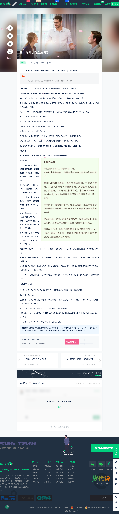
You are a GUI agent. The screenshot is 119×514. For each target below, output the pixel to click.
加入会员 (47, 479)
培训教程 (24, 2)
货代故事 (73, 4)
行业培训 (59, 469)
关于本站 (35, 466)
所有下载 (47, 482)
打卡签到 (102, 498)
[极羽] (26, 498)
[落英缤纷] (8, 498)
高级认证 (47, 475)
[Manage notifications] (7, 507)
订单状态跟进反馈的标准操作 (35, 359)
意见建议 (47, 469)
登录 (59, 407)
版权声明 (35, 479)
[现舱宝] (44, 498)
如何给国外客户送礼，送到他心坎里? (81, 359)
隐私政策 (35, 475)
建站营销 (71, 469)
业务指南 (71, 466)
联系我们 (35, 482)
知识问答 (71, 479)
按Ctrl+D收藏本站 (104, 448)
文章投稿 (47, 472)
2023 (23, 63)
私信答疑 (59, 479)
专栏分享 (85, 4)
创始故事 (35, 469)
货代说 (49, 507)
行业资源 (71, 472)
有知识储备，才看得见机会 (18, 443)
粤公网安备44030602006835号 (98, 507)
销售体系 (59, 466)
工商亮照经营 (77, 507)
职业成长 (59, 475)
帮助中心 (47, 466)
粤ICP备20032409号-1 (63, 507)
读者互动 (98, 4)
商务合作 (35, 472)
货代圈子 (71, 475)
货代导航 (59, 482)
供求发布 (71, 482)
